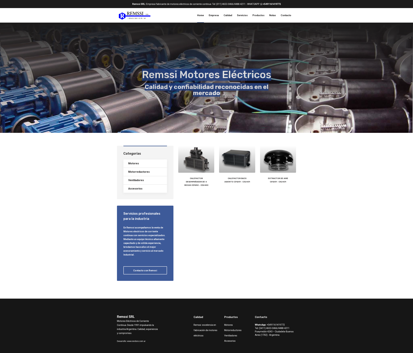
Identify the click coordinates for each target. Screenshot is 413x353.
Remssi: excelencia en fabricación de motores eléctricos (205, 330)
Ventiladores (136, 180)
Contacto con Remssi (145, 270)
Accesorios (135, 188)
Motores (133, 163)
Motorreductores (139, 171)
